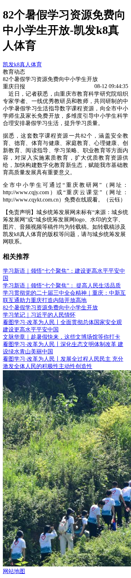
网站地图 (14, 571)
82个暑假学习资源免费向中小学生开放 (50, 307)
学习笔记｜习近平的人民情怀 (39, 315)
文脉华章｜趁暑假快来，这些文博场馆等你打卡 (61, 337)
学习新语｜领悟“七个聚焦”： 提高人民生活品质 (62, 285)
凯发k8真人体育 (22, 64)
